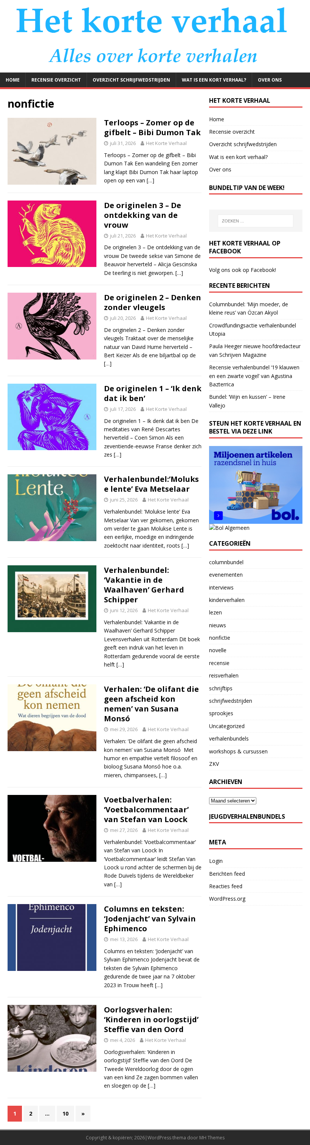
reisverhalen (224, 675)
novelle (217, 650)
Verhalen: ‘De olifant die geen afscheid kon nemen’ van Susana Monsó (151, 704)
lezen (215, 612)
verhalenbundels (229, 738)
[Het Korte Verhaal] (155, 67)
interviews (221, 587)
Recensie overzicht (56, 80)
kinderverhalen (227, 599)
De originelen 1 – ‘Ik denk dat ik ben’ (153, 393)
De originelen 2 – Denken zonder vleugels (152, 302)
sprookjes (221, 713)
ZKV (214, 763)
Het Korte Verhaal (166, 143)
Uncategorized (227, 726)
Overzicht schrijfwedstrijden (131, 80)
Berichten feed (227, 873)
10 (65, 1113)
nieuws (217, 625)
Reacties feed (225, 886)
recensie (219, 663)
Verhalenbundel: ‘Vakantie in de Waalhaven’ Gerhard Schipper (144, 585)
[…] (150, 180)
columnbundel (226, 562)
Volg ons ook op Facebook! (242, 269)
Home (13, 80)
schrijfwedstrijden (230, 700)
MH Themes (212, 1137)
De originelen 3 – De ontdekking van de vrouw (142, 215)
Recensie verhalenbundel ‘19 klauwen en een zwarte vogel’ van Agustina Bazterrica (254, 376)
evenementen (226, 574)
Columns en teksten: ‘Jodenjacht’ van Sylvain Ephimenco (150, 919)
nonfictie (219, 637)
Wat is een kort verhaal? (214, 80)
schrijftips (220, 688)
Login (216, 860)
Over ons (270, 80)
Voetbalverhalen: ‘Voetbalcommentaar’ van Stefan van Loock (146, 809)
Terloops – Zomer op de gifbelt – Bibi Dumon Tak (152, 127)
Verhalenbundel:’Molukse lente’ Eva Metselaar (151, 484)
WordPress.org (227, 898)
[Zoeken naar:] (256, 220)
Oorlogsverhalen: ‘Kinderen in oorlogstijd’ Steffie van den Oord (151, 1019)
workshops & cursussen (238, 751)
